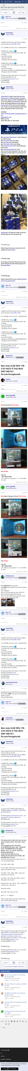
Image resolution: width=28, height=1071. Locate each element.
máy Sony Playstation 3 (11, 149)
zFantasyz (5, 9)
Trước (5, 12)
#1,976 (25, 747)
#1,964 (25, 291)
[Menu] (2, 1)
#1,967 (25, 385)
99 (13, 12)
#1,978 (25, 836)
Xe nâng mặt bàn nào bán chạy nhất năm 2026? (15, 1012)
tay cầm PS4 (7, 142)
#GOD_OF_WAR (9, 932)
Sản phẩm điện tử (15, 978)
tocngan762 (7, 978)
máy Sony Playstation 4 (10, 137)
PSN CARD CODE (8, 144)
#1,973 (25, 688)
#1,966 (25, 361)
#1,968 (25, 401)
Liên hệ (2, 1056)
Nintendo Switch (14, 98)
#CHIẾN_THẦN (16, 44)
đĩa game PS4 (8, 141)
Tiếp (23, 12)
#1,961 (25, 22)
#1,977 (25, 805)
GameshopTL (5, 96)
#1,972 (25, 634)
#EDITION (4, 812)
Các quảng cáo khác (15, 987)
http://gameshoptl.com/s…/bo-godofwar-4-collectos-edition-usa (13, 816)
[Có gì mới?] (23, 1)
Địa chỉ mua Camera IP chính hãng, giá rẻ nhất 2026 (15, 976)
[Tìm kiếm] (26, 1)
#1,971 (25, 618)
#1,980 (25, 927)
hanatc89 (7, 1014)
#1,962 (25, 39)
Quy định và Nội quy (6, 1059)
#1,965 (25, 307)
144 (19, 12)
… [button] (11, 12)
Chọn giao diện (6, 1050)
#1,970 (25, 582)
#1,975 (25, 724)
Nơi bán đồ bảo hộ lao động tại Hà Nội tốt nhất (16, 985)
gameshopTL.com (13, 79)
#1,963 (25, 93)
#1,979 (25, 911)
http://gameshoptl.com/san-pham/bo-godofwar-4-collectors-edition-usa (12, 935)
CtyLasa (7, 987)
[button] (14, 1053)
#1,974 (25, 708)
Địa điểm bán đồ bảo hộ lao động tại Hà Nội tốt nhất (15, 994)
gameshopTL (17, 101)
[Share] (22, 23)
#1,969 (25, 492)
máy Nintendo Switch (10, 146)
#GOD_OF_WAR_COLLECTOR (16, 810)
